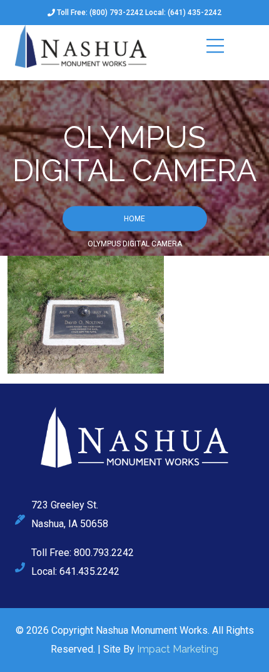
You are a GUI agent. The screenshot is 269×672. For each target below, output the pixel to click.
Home (134, 218)
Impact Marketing (177, 649)
